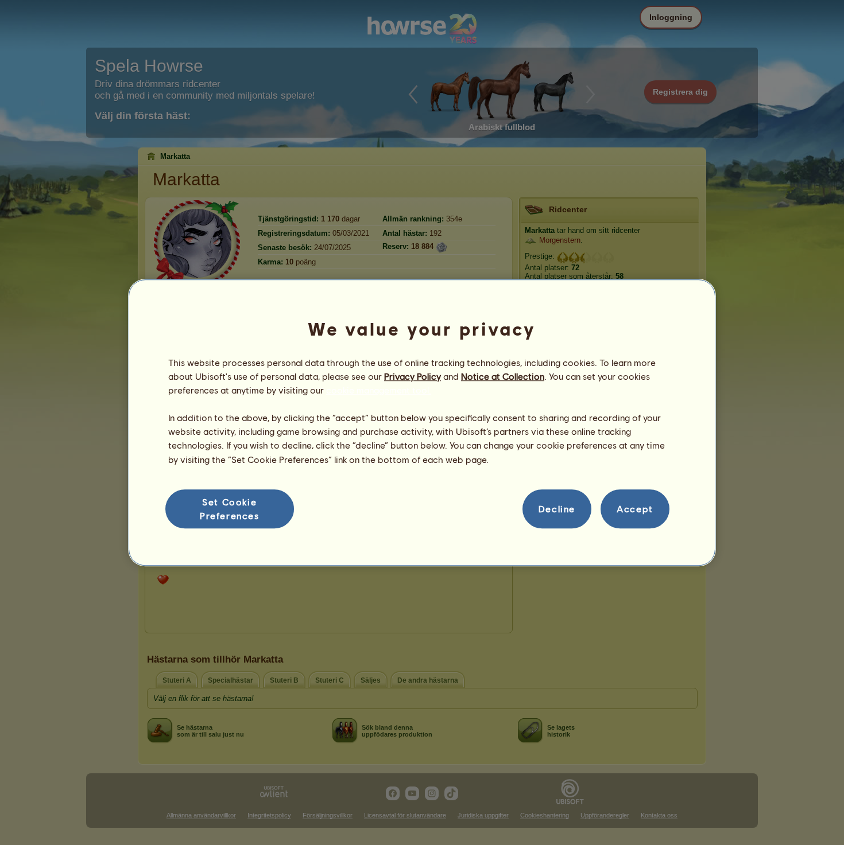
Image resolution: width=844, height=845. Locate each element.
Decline (557, 508)
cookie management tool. (378, 389)
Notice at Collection (502, 376)
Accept (635, 508)
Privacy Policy (412, 376)
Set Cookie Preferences (230, 508)
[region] (422, 423)
